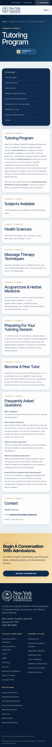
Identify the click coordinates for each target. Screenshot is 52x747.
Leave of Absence (35, 659)
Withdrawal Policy (34, 655)
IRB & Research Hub (9, 710)
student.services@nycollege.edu (23, 515)
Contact (7, 120)
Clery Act (5, 667)
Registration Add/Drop (36, 651)
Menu (46, 10)
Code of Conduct (8, 675)
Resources (6, 714)
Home (4, 22)
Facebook (27, 3)
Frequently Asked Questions (14, 115)
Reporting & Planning (10, 722)
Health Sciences (10, 88)
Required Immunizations (11, 671)
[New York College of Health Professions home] (20, 10)
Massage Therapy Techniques (15, 93)
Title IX (4, 654)
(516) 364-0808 (9, 625)
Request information (26, 573)
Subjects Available (11, 83)
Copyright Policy (8, 680)
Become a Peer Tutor (12, 109)
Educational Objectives (10, 697)
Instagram (15, 3)
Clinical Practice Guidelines (12, 705)
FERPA (4, 658)
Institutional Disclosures (11, 701)
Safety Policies (7, 718)
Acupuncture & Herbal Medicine (16, 99)
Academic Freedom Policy (37, 664)
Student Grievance (35, 672)
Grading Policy (33, 639)
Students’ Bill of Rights (36, 668)
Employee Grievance (9, 692)
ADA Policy (6, 662)
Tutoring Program (11, 77)
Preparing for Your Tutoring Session (17, 104)
